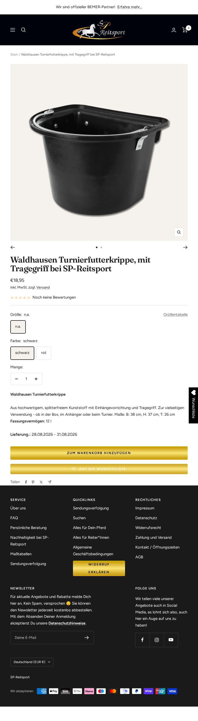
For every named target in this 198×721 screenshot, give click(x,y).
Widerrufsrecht (148, 527)
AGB (139, 557)
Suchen (79, 518)
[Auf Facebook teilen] (26, 482)
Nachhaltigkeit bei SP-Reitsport (29, 540)
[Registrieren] (87, 637)
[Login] (173, 30)
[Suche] (23, 30)
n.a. (18, 326)
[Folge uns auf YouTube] (171, 640)
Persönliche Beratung (28, 527)
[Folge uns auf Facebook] (142, 640)
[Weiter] (185, 247)
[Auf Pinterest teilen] (33, 482)
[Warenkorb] (185, 29)
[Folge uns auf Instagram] (157, 640)
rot (43, 352)
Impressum (144, 508)
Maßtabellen (20, 554)
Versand (43, 287)
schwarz (22, 352)
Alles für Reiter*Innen (91, 537)
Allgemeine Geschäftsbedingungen (93, 550)
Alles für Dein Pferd (89, 527)
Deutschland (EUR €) (29, 662)
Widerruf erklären (99, 568)
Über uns (18, 508)
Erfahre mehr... (129, 7)
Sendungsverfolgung (28, 563)
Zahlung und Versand (153, 537)
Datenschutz (146, 518)
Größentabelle (175, 314)
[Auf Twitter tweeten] (41, 482)
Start (14, 54)
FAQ (14, 518)
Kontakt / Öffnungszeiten (157, 547)
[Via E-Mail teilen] (49, 482)
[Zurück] (12, 247)
